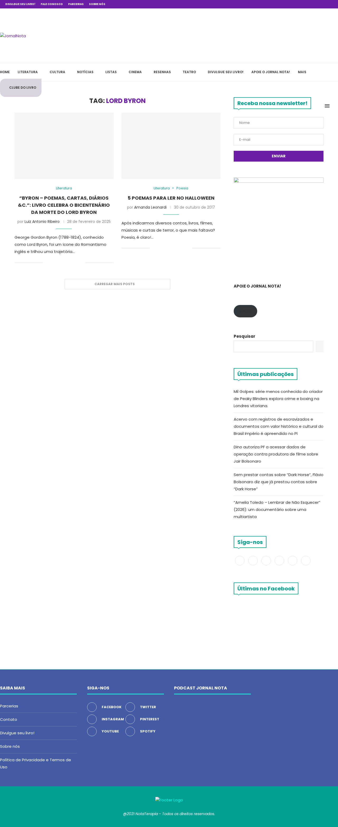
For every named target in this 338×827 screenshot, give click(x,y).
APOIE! (245, 311)
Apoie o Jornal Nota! (270, 72)
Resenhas (162, 72)
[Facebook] (295, 4)
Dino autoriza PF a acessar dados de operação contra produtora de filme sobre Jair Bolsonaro (276, 454)
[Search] (335, 106)
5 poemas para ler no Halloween (171, 198)
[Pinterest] (313, 4)
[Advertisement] (259, 35)
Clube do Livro (22, 87)
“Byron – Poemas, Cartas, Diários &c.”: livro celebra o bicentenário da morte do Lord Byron (64, 205)
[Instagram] (307, 4)
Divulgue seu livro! (20, 4)
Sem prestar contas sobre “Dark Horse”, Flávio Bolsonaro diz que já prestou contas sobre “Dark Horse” (278, 482)
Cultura (57, 72)
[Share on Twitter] (59, 262)
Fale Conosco (52, 4)
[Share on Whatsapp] (75, 262)
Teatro (189, 72)
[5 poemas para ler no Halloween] (170, 146)
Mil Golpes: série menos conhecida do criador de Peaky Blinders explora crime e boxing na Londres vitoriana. (278, 398)
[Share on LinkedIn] (70, 262)
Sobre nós (97, 4)
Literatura (28, 72)
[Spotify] (325, 4)
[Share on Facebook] (53, 262)
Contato (8, 719)
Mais (302, 72)
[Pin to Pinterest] (64, 262)
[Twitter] (301, 4)
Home (5, 72)
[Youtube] (319, 4)
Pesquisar (244, 336)
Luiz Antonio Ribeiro (42, 221)
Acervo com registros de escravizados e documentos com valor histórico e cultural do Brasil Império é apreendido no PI (278, 426)
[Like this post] (46, 262)
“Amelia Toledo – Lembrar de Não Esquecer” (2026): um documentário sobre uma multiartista (277, 509)
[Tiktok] (331, 4)
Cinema (135, 72)
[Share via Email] (81, 262)
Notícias (85, 72)
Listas (111, 72)
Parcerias (76, 4)
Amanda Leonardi (150, 207)
